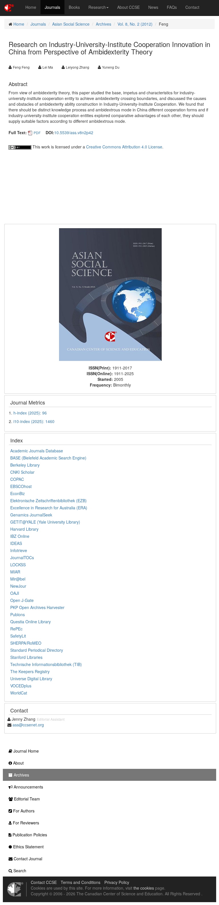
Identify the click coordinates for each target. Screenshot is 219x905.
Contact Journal (27, 858)
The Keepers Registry (30, 671)
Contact (192, 7)
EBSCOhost (21, 486)
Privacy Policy (116, 882)
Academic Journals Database (36, 450)
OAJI (14, 593)
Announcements (28, 787)
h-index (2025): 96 (30, 413)
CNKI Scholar (22, 472)
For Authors (23, 811)
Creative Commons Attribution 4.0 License (124, 147)
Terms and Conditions (80, 882)
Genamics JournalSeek (31, 515)
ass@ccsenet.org (28, 725)
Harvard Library (24, 529)
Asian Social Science (71, 24)
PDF (37, 132)
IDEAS (16, 543)
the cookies (143, 888)
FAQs (172, 7)
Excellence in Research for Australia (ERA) (48, 507)
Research (97, 7)
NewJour (18, 586)
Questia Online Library (30, 621)
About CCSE (128, 7)
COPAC (17, 479)
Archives (103, 24)
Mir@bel (17, 579)
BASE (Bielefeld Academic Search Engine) (48, 458)
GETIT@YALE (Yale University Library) (45, 522)
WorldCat (18, 693)
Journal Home (25, 751)
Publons (17, 614)
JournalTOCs (22, 557)
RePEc (16, 629)
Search (19, 870)
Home (30, 7)
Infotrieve (18, 550)
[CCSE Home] (9, 7)
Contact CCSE (44, 882)
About (18, 763)
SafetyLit (18, 636)
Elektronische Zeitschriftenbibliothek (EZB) (48, 500)
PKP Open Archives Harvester (37, 607)
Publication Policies (29, 834)
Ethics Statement (28, 846)
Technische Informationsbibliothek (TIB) (46, 664)
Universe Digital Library (31, 678)
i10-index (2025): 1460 (33, 421)
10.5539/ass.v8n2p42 (73, 132)
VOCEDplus (20, 686)
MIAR (15, 572)
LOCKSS (18, 564)
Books (74, 7)
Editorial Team (26, 799)
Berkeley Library (25, 465)
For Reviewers (25, 823)
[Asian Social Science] (110, 294)
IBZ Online (19, 536)
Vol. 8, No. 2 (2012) (135, 24)
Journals (52, 7)
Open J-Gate (22, 600)
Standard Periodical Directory (36, 650)
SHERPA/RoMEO (25, 643)
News (153, 7)
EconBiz (17, 493)
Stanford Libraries (26, 657)
